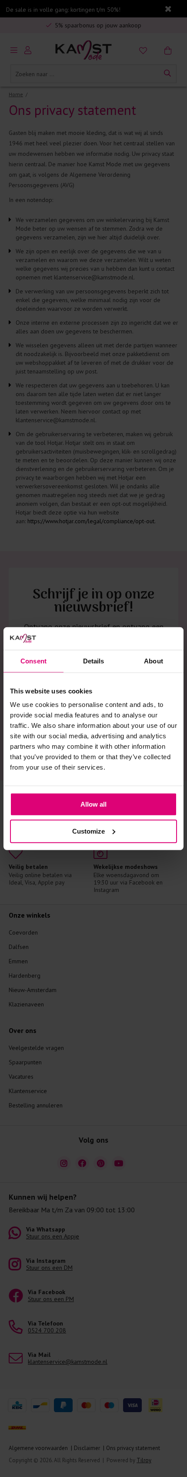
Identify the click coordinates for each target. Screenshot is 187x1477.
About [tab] (153, 661)
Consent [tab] (33, 661)
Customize (88, 831)
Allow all (93, 804)
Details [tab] (93, 661)
